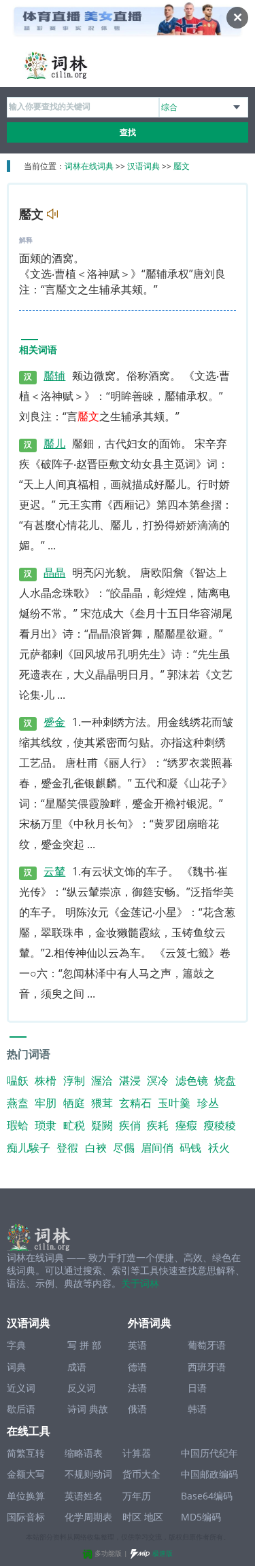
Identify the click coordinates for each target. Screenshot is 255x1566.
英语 (137, 1345)
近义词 (21, 1387)
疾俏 (130, 1125)
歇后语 (21, 1408)
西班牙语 (207, 1366)
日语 (197, 1387)
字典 (16, 1345)
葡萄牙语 (207, 1345)
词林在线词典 (89, 166)
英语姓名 (84, 1495)
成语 (76, 1366)
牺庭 (74, 1102)
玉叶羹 (174, 1102)
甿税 (74, 1125)
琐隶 (45, 1125)
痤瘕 (186, 1125)
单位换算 (26, 1495)
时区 (131, 1516)
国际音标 (26, 1516)
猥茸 (102, 1102)
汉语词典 (143, 166)
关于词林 (140, 1283)
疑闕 (102, 1125)
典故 (98, 1408)
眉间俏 (157, 1147)
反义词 (81, 1387)
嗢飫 (18, 1080)
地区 (153, 1516)
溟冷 (158, 1080)
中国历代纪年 (209, 1452)
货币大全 (141, 1474)
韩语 (197, 1408)
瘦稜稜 (219, 1125)
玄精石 (135, 1102)
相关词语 (38, 350)
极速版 (162, 1553)
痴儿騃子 (28, 1147)
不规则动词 (88, 1474)
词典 (16, 1366)
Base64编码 (207, 1495)
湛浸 (130, 1080)
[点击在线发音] (51, 214)
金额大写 (26, 1474)
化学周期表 (88, 1516)
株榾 (45, 1080)
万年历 (136, 1495)
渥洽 (102, 1080)
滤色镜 (191, 1080)
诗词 (76, 1408)
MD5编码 (201, 1516)
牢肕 (45, 1102)
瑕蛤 (18, 1125)
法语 (137, 1387)
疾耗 (158, 1125)
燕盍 (18, 1102)
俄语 (137, 1408)
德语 (137, 1366)
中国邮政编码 (209, 1474)
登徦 (67, 1147)
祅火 (219, 1147)
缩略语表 (84, 1452)
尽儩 (124, 1147)
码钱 (190, 1147)
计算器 (136, 1452)
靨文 (181, 166)
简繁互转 (26, 1452)
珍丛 (208, 1102)
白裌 (96, 1147)
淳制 (74, 1080)
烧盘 (225, 1080)
